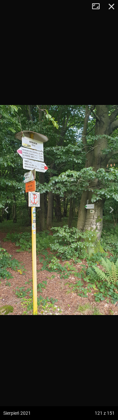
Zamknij (111, 6)
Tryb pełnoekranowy (98, 6)
